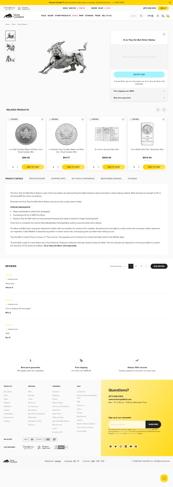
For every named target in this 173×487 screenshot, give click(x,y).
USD (98, 461)
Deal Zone (8, 392)
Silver (100, 8)
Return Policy (57, 403)
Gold (74, 8)
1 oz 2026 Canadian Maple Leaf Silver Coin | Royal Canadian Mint (26, 150)
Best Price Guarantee (36, 414)
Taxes (79, 409)
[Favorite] (164, 34)
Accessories (8, 417)
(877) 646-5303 (149, 8)
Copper (7, 410)
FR (78, 461)
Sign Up (163, 8)
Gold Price (56, 410)
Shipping (55, 395)
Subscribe (153, 424)
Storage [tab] (132, 178)
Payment (55, 392)
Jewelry (7, 421)
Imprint (79, 420)
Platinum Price (57, 417)
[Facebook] (111, 446)
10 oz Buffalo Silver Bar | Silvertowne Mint (147, 149)
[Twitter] (116, 446)
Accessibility (81, 431)
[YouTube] (131, 446)
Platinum (7, 403)
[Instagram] (121, 446)
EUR (102, 461)
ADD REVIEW (159, 266)
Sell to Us (32, 403)
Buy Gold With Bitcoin (60, 421)
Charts (54, 399)
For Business (33, 406)
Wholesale (32, 417)
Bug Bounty (81, 416)
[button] (139, 91)
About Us (80, 405)
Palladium (7, 406)
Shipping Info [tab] (58, 178)
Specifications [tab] (37, 178)
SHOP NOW (119, 2)
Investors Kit (57, 432)
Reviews (31, 425)
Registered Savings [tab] (111, 178)
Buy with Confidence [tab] (83, 178)
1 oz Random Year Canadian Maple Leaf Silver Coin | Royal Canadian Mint (66, 150)
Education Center (35, 421)
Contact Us (81, 392)
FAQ (78, 402)
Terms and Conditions (60, 406)
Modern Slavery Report (86, 424)
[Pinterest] (136, 446)
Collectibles (8, 414)
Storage (31, 395)
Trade (30, 399)
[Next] (105, 57)
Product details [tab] (14, 178)
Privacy (79, 413)
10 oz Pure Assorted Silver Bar (107, 149)
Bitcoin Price (57, 425)
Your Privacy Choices (85, 427)
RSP (29, 392)
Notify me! (139, 74)
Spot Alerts (32, 410)
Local (54, 428)
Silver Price (56, 414)
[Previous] (21, 57)
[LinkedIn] (126, 446)
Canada (58, 461)
